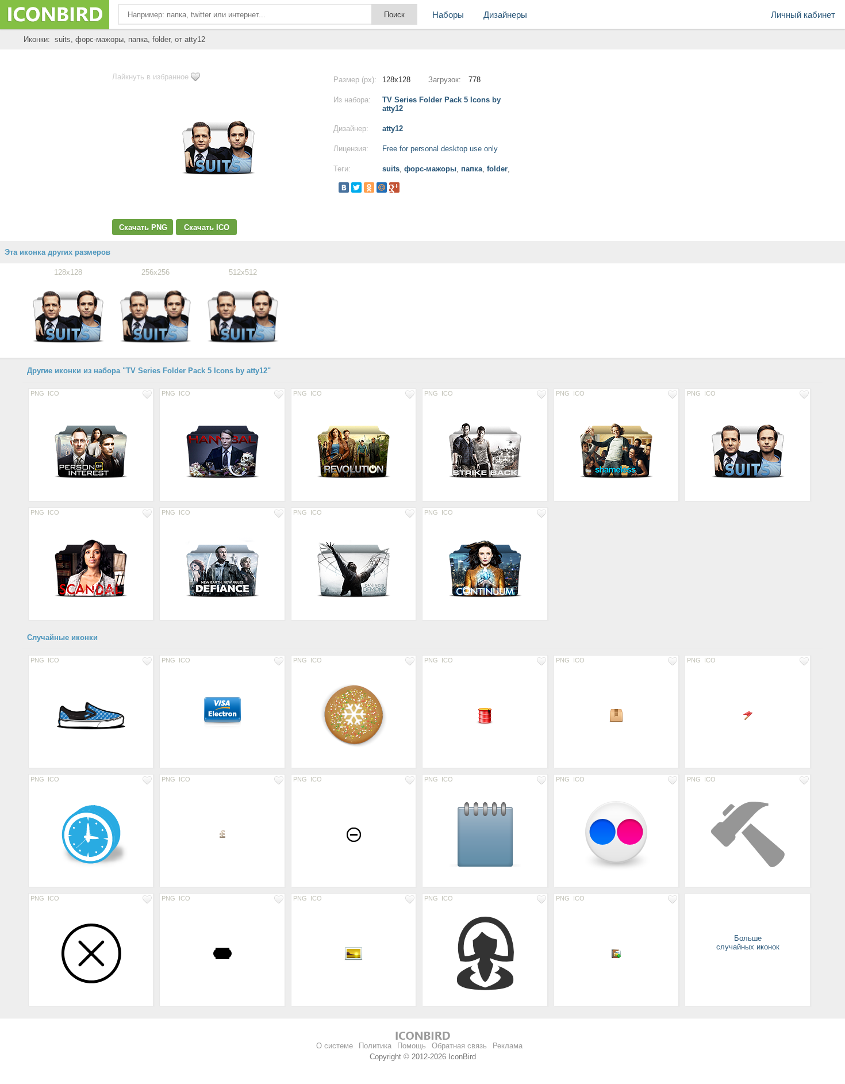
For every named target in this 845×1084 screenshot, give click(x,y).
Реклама (508, 1045)
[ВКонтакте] (344, 187)
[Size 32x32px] (484, 715)
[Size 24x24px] (616, 715)
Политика (375, 1045)
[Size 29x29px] (353, 834)
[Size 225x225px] (91, 715)
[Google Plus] (394, 187)
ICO (53, 393)
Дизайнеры (505, 15)
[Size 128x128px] (91, 448)
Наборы (448, 15)
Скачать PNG (143, 227)
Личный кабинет (803, 15)
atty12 (392, 128)
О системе (334, 1045)
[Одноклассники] (369, 187)
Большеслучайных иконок (747, 942)
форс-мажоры (430, 168)
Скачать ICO (206, 227)
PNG (37, 393)
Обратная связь (459, 1045)
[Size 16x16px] (747, 715)
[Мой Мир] (382, 187)
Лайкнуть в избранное (150, 76)
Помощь (411, 1045)
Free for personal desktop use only (440, 148)
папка (471, 168)
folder (497, 168)
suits (391, 168)
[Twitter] (356, 187)
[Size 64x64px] (222, 715)
